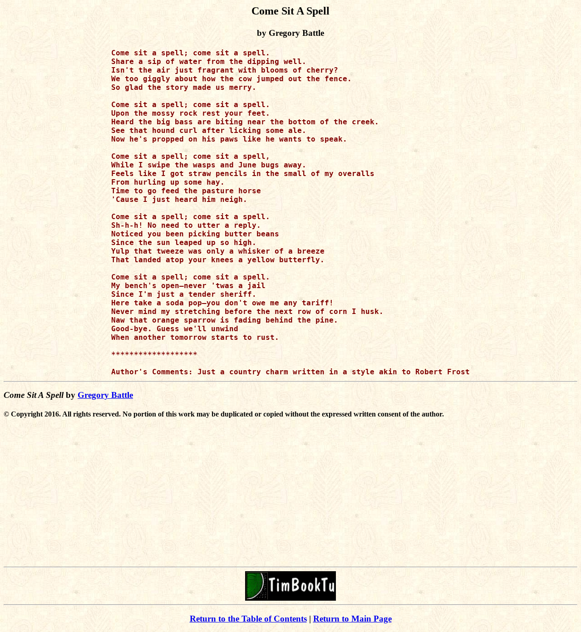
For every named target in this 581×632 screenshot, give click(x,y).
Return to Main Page (352, 618)
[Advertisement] (290, 499)
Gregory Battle (105, 395)
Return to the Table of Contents (248, 618)
